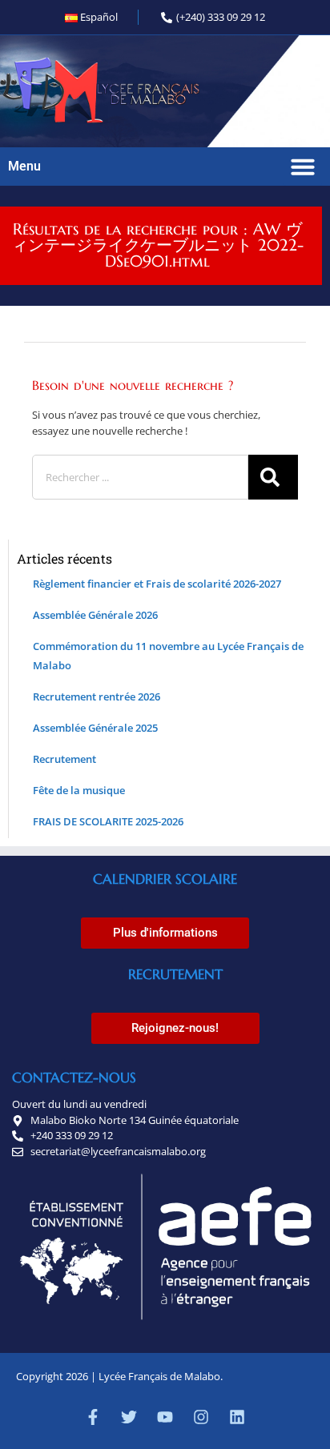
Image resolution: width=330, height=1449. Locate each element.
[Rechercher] (273, 477)
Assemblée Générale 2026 (95, 615)
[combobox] (140, 477)
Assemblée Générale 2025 (95, 727)
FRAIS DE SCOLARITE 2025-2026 (108, 821)
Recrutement (64, 759)
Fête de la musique (79, 790)
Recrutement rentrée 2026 (96, 696)
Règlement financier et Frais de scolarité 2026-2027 (157, 583)
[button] (303, 166)
